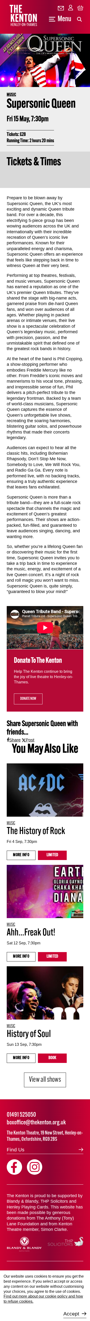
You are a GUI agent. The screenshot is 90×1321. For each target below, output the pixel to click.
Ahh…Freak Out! (31, 933)
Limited (52, 855)
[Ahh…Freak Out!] (45, 891)
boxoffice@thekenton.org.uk (36, 1123)
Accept (71, 1313)
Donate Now (28, 699)
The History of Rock (36, 831)
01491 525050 (21, 1115)
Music (11, 95)
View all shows (45, 1080)
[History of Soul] (45, 993)
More (21, 855)
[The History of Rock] (45, 790)
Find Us (15, 1149)
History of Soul (29, 1034)
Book (52, 1058)
